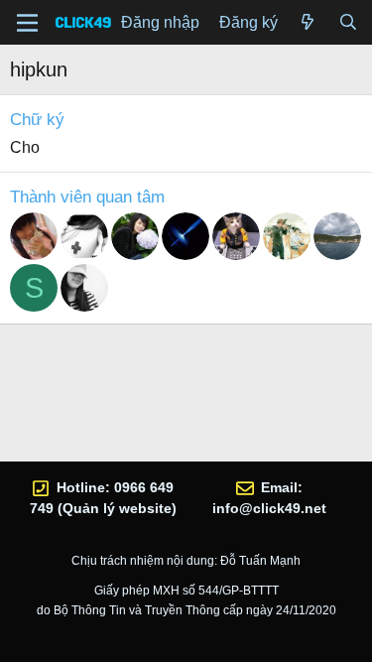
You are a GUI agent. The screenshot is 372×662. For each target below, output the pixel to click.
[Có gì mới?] (308, 23)
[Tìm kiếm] (347, 23)
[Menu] (27, 23)
